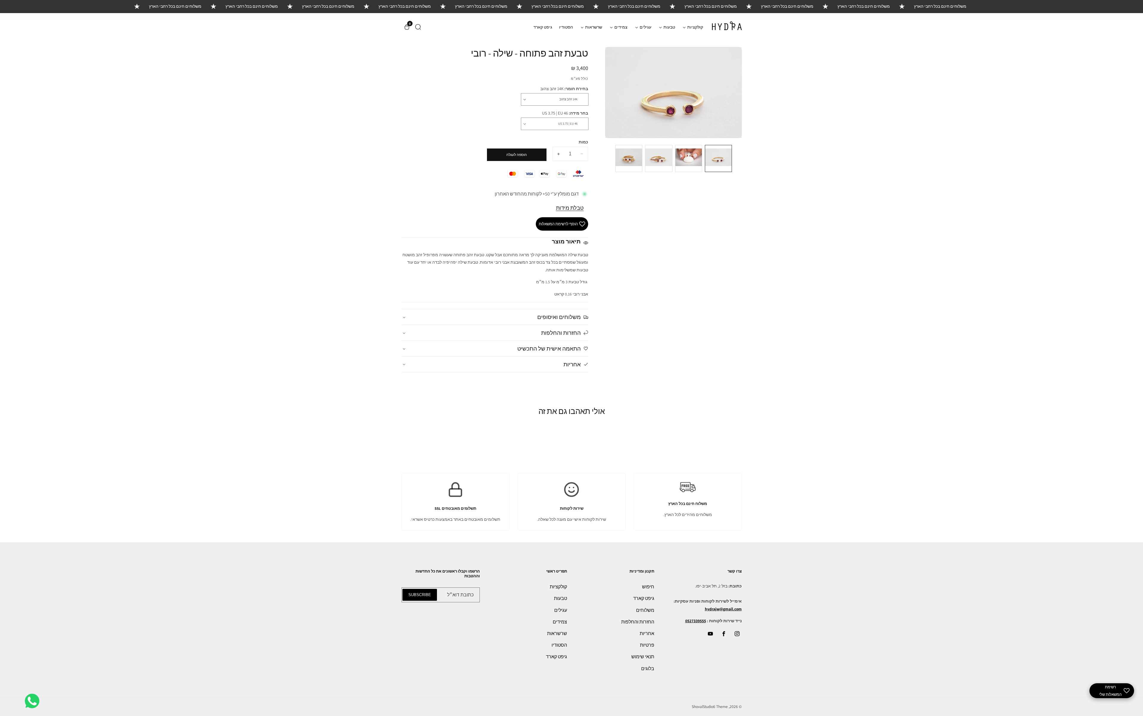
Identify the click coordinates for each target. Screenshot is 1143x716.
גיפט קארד (542, 27)
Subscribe (419, 595)
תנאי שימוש (642, 657)
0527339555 (695, 620)
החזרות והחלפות (637, 622)
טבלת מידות (570, 207)
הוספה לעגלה (516, 155)
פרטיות (647, 645)
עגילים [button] (645, 27)
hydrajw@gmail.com (723, 609)
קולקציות (558, 587)
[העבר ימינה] (609, 158)
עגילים (560, 610)
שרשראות (557, 633)
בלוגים (647, 668)
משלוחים (645, 610)
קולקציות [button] (694, 27)
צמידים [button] (620, 27)
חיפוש (648, 587)
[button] (418, 26)
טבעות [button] (669, 27)
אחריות (647, 633)
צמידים (560, 622)
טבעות (560, 598)
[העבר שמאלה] (737, 158)
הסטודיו (566, 27)
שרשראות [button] (593, 27)
